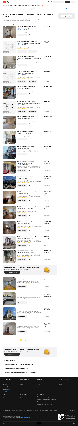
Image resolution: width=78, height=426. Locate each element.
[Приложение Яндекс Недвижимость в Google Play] (70, 418)
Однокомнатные (40, 382)
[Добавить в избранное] (29, 35)
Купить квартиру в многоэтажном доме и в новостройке (47, 402)
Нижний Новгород (6, 389)
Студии (38, 384)
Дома (21, 382)
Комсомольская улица (28, 252)
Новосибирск (5, 384)
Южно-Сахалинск (20, 28)
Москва (4, 381)
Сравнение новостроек (63, 381)
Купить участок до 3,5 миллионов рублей (44, 404)
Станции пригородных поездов (65, 382)
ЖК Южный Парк (20, 29)
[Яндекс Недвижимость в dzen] (72, 410)
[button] (51, 2)
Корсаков (18, 279)
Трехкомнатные (40, 387)
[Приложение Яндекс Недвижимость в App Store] (68, 418)
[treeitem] (6, 5)
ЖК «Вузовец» (19, 164)
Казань (4, 387)
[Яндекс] (73, 423)
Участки (21, 381)
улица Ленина (26, 294)
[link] (73, 2)
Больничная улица (27, 118)
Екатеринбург (5, 386)
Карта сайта (56, 410)
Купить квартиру (40, 396)
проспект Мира (26, 28)
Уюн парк (18, 44)
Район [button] (63, 8)
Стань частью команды (20, 410)
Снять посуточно (6, 397)
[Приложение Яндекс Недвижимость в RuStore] (74, 418)
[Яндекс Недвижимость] (9, 2)
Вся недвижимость (6, 410)
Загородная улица (27, 163)
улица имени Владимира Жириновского (31, 43)
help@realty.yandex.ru (26, 417)
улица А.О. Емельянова (28, 208)
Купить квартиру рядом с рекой (43, 397)
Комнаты (21, 386)
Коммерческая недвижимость (25, 387)
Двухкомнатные (40, 386)
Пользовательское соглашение (32, 410)
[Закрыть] (74, 8)
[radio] (23, 340)
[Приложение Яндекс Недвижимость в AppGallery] (72, 418)
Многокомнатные (40, 381)
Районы (60, 384)
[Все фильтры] (4, 9)
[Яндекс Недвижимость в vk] (70, 410)
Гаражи (21, 384)
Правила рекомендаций (43, 410)
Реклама (13, 410)
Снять (4, 396)
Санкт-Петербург (6, 382)
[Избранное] (49, 2)
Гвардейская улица (24, 279)
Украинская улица (27, 148)
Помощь (50, 410)
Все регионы (61, 386)
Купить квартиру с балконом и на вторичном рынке (46, 399)
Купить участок (40, 401)
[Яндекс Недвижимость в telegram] (74, 410)
